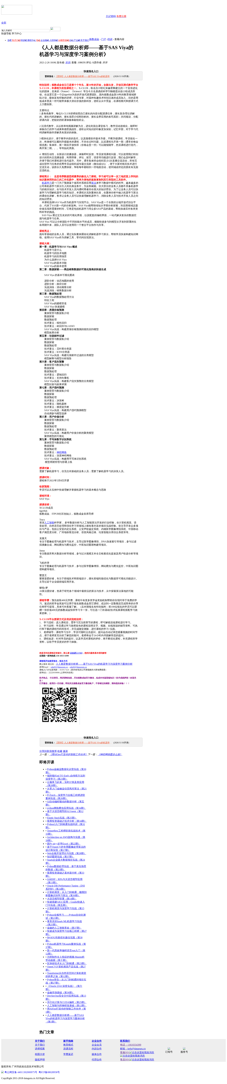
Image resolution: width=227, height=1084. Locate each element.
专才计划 (16, 40)
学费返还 (68, 1054)
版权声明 (40, 1059)
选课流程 (68, 1048)
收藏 (59, 751)
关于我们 (84, 40)
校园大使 (40, 1054)
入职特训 (53, 40)
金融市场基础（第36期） (60, 992)
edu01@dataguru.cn (59, 667)
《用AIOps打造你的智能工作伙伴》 (68, 754)
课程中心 (31, 40)
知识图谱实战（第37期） (60, 856)
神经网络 (62, 452)
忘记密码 (111, 16)
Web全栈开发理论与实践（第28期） (66, 853)
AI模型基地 (63, 40)
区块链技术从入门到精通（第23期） (67, 963)
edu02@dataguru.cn (78, 667)
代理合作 (97, 1059)
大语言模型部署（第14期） (62, 898)
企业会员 (97, 1044)
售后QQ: (124, 1059)
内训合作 (97, 1048)
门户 (103, 39)
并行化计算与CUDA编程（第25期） (66, 1002)
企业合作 (97, 1041)
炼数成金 (94, 39)
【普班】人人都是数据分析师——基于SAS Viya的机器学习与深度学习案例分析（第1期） (84, 76)
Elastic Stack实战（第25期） (62, 817)
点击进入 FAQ (76, 653)
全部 (3, 22)
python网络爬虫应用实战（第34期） (66, 808)
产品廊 (77, 40)
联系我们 (125, 1041)
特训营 (24, 40)
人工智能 (49, 522)
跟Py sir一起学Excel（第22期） (63, 843)
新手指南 (68, 1041)
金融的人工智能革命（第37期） (64, 927)
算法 (93, 183)
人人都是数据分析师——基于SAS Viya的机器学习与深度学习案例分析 (94, 664)
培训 (109, 39)
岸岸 (67, 62)
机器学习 (47, 183)
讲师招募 (40, 1048)
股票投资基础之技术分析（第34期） (67, 821)
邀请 (65, 751)
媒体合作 (97, 1054)
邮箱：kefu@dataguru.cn (133, 1048)
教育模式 (68, 1044)
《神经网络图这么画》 (110, 754)
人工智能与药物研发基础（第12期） (67, 1005)
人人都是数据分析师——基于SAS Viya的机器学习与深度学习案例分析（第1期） (65, 1018)
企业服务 (45, 40)
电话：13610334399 (130, 1044)
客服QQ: (124, 1052)
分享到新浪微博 (48, 751)
